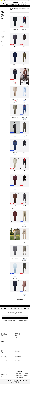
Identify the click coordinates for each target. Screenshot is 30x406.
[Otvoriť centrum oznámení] (25, 2)
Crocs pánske (16, 335)
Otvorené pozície (9, 380)
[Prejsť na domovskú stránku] (5, 365)
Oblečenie (13, 8)
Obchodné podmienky (21, 380)
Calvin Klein (2, 349)
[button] (20, 11)
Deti (5, 2)
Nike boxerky (16, 332)
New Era (2, 348)
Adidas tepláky (2, 338)
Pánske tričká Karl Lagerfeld (18, 333)
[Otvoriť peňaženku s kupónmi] (22, 2)
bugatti (2, 350)
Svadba (20, 8)
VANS (1, 351)
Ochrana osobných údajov (15, 380)
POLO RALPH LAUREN (17, 351)
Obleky (28, 8)
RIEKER (16, 350)
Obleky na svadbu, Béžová (4, 357)
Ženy (1, 2)
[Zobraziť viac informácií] (15, 31)
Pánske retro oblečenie (3, 333)
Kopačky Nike (2, 337)
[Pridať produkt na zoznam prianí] (18, 16)
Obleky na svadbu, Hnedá (18, 356)
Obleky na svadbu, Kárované (18, 360)
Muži (3, 2)
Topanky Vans (16, 331)
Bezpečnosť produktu (16, 381)
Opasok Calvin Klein (3, 335)
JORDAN (2, 352)
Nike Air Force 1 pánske (3, 336)
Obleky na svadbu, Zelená (4, 356)
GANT (15, 352)
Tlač (5, 380)
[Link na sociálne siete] (1, 368)
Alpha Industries (17, 348)
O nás (3, 380)
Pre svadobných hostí (23, 8)
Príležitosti (16, 8)
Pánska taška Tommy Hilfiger (4, 334)
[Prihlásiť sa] (24, 2)
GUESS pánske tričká (17, 334)
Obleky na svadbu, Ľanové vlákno (4, 360)
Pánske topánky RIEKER (3, 332)
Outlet (2, 0)
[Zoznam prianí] (27, 2)
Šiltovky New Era (17, 338)
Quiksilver (16, 349)
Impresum (26, 380)
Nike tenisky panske (17, 336)
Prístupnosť (12, 381)
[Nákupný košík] (28, 2)
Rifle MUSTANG (2, 331)
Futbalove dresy (17, 337)
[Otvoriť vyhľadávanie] (28, 4)
